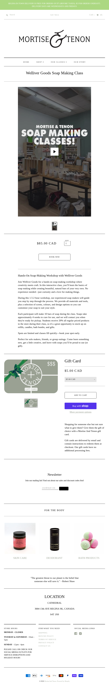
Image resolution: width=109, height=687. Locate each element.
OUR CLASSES (58, 62)
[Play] (54, 152)
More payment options (80, 412)
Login (51, 15)
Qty (67, 241)
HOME (26, 62)
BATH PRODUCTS (88, 558)
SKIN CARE (20, 558)
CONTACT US (44, 646)
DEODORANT (54, 558)
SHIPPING (43, 633)
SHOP (39, 62)
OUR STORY (80, 62)
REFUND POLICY (46, 636)
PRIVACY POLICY (46, 643)
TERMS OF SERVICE (47, 639)
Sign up (57, 15)
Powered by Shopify (63, 681)
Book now (54, 257)
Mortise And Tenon (50, 681)
